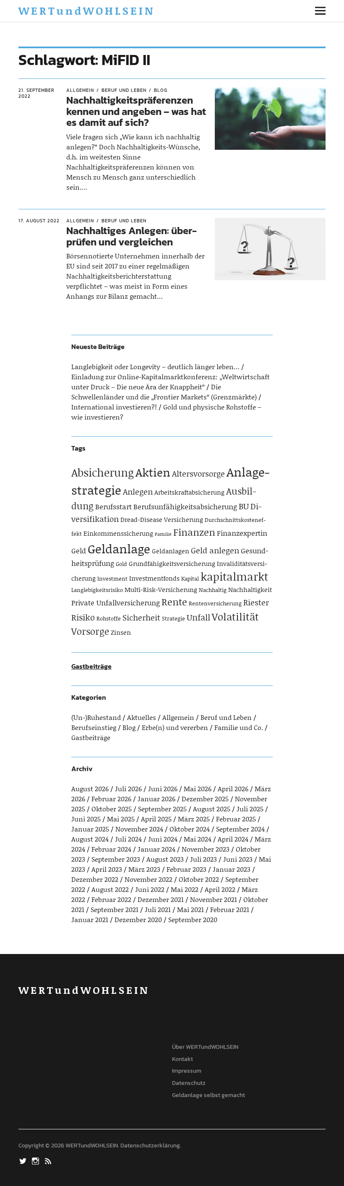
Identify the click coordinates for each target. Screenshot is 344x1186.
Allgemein (80, 90)
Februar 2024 (111, 849)
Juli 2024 (128, 839)
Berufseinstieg (93, 727)
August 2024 (90, 839)
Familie (163, 534)
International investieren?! (114, 407)
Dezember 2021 (161, 899)
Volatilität (235, 616)
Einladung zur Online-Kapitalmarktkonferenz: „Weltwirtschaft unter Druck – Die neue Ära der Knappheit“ (170, 381)
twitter (24, 1160)
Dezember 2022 (94, 879)
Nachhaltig (213, 590)
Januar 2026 (156, 798)
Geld (78, 550)
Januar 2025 (90, 829)
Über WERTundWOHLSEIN (205, 1047)
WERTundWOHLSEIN (86, 10)
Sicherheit (141, 617)
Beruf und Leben (124, 90)
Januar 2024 (156, 849)
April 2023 (106, 869)
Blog (160, 90)
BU (244, 506)
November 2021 (213, 899)
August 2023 (165, 859)
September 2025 (162, 808)
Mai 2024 (197, 839)
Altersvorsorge (198, 473)
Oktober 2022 (199, 879)
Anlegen (138, 491)
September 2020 (192, 919)
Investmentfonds (154, 578)
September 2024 (240, 829)
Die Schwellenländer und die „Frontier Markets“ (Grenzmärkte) (164, 391)
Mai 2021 (190, 909)
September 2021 (114, 909)
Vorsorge (90, 631)
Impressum (186, 1070)
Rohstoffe (108, 618)
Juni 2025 (86, 819)
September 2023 (115, 859)
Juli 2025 (250, 808)
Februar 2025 (236, 819)
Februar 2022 (111, 899)
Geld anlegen (215, 550)
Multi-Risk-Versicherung (161, 589)
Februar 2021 (229, 909)
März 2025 (194, 819)
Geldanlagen (170, 550)
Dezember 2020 (138, 919)
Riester (256, 602)
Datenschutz (189, 1083)
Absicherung (102, 472)
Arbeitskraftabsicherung (189, 492)
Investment (112, 578)
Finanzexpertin (242, 533)
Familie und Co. (238, 727)
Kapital (190, 578)
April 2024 (233, 839)
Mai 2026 (197, 788)
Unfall (198, 617)
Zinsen (121, 632)
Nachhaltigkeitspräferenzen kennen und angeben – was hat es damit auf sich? (136, 111)
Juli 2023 (203, 859)
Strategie (173, 618)
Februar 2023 (186, 869)
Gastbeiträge (91, 666)
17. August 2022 (39, 220)
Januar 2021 (89, 919)
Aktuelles (141, 717)
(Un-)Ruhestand (96, 717)
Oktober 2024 (189, 829)
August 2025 (211, 808)
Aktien (153, 472)
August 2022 (110, 889)
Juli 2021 (158, 909)
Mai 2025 (121, 819)
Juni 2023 (238, 859)
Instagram (36, 1160)
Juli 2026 (128, 788)
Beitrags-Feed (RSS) (49, 1160)
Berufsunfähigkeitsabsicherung (185, 506)
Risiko (83, 617)
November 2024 (139, 829)
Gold (121, 564)
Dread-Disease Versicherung (161, 519)
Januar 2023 (231, 869)
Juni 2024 (162, 839)
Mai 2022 (184, 889)
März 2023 (144, 869)
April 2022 (220, 889)
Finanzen (194, 532)
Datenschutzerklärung (150, 1145)
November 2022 (148, 879)
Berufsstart (113, 506)
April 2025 (156, 819)
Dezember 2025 (205, 798)
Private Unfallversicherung (115, 602)
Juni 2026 (162, 788)
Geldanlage (119, 548)
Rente (174, 601)
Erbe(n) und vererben (175, 727)
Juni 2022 (149, 889)
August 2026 (90, 788)
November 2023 (205, 849)
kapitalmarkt (234, 576)
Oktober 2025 (111, 808)
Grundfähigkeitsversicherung (172, 563)
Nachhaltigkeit (250, 589)
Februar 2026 (111, 798)
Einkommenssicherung (118, 533)
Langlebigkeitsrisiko (97, 590)
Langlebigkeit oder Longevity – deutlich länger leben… (155, 366)
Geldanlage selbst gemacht (208, 1095)
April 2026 (233, 788)
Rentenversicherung (215, 603)
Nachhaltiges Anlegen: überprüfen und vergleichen (131, 236)
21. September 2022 (36, 93)
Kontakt (182, 1059)
